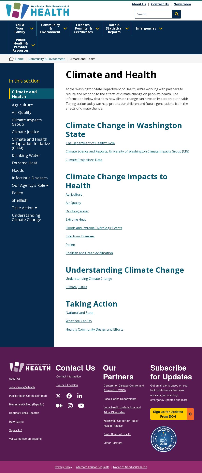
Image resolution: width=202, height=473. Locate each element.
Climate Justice (25, 131)
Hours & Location (67, 385)
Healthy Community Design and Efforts (94, 329)
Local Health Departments (120, 399)
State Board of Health (117, 434)
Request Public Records (24, 413)
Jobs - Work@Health (22, 387)
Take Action (23, 207)
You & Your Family (20, 28)
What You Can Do (79, 321)
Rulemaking (16, 421)
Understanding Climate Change (26, 217)
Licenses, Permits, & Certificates (83, 28)
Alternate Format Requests (92, 467)
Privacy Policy (63, 467)
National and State (79, 312)
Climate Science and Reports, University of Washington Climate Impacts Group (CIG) (127, 151)
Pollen (17, 192)
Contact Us (160, 4)
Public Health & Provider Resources (21, 45)
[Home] (41, 10)
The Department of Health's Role (90, 143)
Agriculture (22, 105)
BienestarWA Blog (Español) (26, 404)
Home (19, 59)
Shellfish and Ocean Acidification (89, 253)
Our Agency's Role (29, 185)
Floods (18, 170)
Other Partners (113, 443)
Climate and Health (24, 94)
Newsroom (182, 4)
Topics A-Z (15, 430)
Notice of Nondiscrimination (130, 467)
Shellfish (20, 200)
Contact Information (68, 376)
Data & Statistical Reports (114, 28)
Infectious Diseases (30, 177)
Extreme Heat (24, 162)
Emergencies (146, 28)
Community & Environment (50, 28)
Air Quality (21, 112)
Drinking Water (26, 155)
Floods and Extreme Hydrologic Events (94, 228)
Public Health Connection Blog (28, 396)
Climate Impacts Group (27, 122)
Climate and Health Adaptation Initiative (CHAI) (31, 144)
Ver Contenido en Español (25, 438)
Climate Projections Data (84, 160)
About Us (139, 4)
